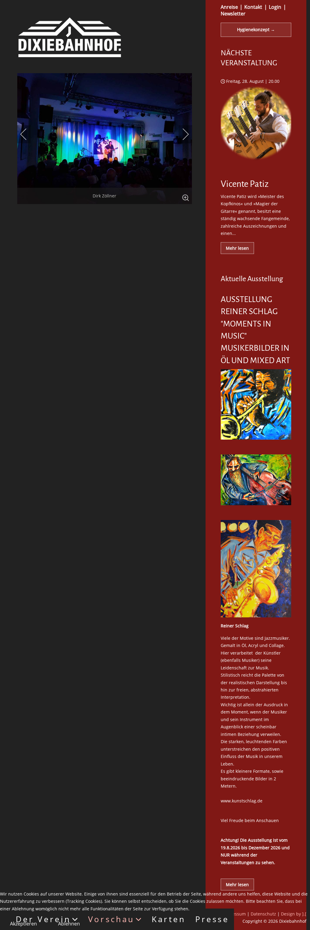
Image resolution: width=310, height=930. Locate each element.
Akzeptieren (23, 923)
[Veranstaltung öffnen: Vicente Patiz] (256, 166)
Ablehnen (69, 923)
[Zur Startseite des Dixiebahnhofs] (69, 37)
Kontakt (253, 7)
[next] (181, 134)
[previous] (27, 134)
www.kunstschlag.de (241, 801)
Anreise (229, 7)
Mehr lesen (237, 248)
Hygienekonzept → (256, 29)
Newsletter (233, 13)
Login (275, 7)
